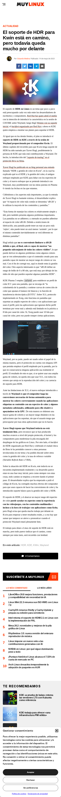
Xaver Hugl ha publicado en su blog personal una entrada (28, 167)
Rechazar (30, 780)
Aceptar (30, 772)
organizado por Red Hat (26, 126)
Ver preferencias (30, 788)
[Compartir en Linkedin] (30, 66)
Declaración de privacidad (38, 794)
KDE (29, 545)
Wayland (44, 545)
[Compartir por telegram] (36, 66)
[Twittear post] (24, 66)
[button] (56, 730)
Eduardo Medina (23, 59)
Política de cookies (19, 794)
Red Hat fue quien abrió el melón (42, 116)
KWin (36, 545)
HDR (23, 545)
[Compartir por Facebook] (18, 66)
